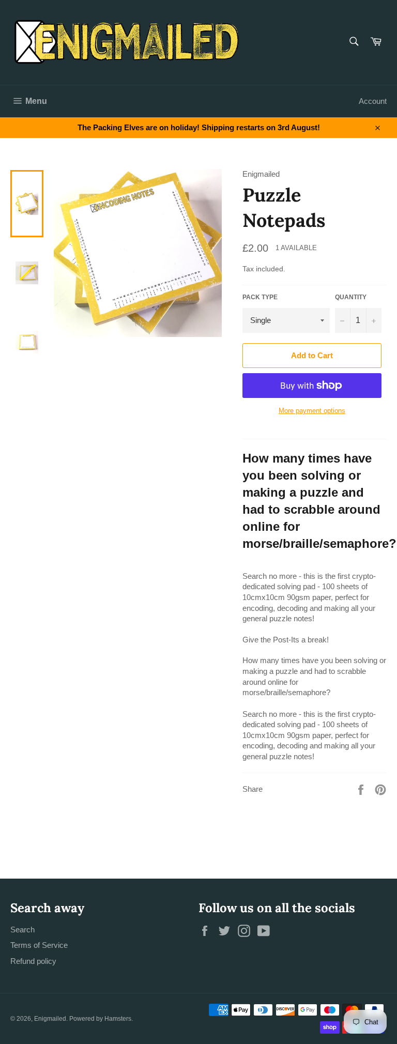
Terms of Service (39, 945)
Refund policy (33, 961)
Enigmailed (50, 1018)
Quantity (351, 297)
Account (373, 101)
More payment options (312, 410)
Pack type (260, 297)
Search (22, 929)
